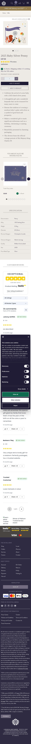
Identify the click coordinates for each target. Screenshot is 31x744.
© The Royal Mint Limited (11, 729)
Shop (2, 546)
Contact (18, 555)
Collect (3, 549)
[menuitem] (12, 3)
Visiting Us (19, 573)
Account (3, 565)
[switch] (26, 371)
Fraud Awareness (5, 623)
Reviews (3, 571)
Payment (3, 573)
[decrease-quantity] (2, 78)
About (17, 552)
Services (3, 552)
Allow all (15, 394)
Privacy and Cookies (6, 620)
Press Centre (4, 615)
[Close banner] (28, 336)
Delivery (3, 568)
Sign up (15, 587)
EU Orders (19, 565)
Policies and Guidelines (7, 618)
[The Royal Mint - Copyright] (4, 3)
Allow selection (15, 400)
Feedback (6, 716)
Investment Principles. (23, 668)
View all (3, 576)
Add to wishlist (15, 88)
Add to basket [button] (14, 83)
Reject (15, 405)
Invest (17, 546)
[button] (27, 3)
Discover (18, 549)
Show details (22, 389)
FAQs (17, 571)
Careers (3, 555)
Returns (18, 568)
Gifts (8, 13)
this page (3, 701)
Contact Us (19, 620)
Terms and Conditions (22, 618)
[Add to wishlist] (24, 165)
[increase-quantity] (16, 78)
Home (4, 13)
